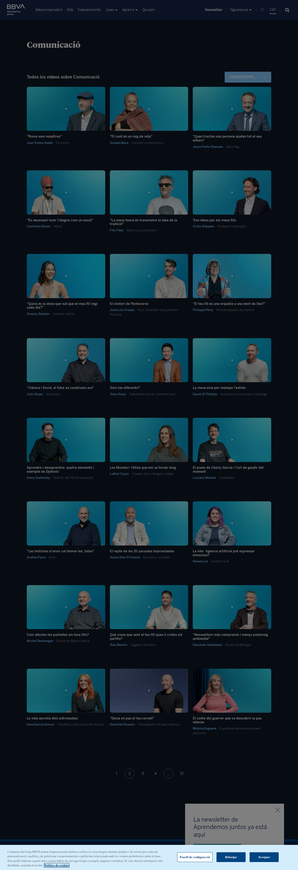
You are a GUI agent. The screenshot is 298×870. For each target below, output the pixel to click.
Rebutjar (231, 857)
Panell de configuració (195, 857)
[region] (149, 857)
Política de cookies (56, 865)
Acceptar (264, 857)
